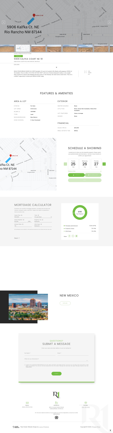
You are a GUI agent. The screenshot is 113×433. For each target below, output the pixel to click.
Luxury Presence (44, 427)
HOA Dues (37, 224)
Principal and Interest (71, 225)
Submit (56, 373)
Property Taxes (69, 228)
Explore (65, 303)
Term (35, 215)
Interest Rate (18, 224)
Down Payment (18, 220)
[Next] (104, 164)
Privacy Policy (29, 366)
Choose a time (71, 171)
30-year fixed (37, 217)
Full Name (27, 353)
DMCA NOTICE (56, 414)
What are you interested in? (31, 359)
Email (59, 353)
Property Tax (37, 220)
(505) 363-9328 (86, 407)
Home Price (17, 215)
